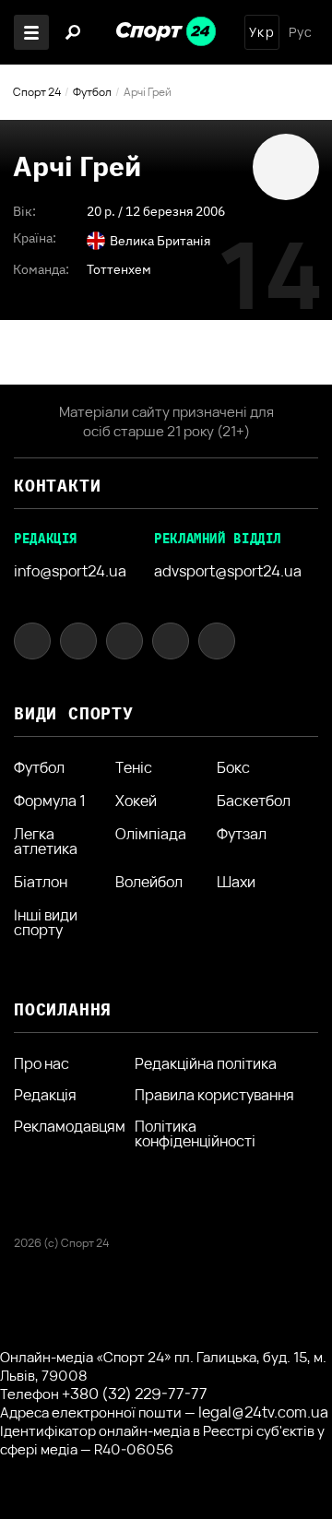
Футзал (242, 835)
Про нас (41, 1063)
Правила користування (214, 1094)
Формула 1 (50, 800)
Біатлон (40, 881)
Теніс (133, 767)
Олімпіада (150, 835)
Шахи (236, 881)
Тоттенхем (119, 269)
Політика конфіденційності (195, 1133)
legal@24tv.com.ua (263, 1412)
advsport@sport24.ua (228, 571)
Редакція (45, 1094)
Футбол (92, 92)
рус (301, 32)
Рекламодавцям (69, 1126)
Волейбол (149, 881)
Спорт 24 (37, 92)
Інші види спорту (45, 922)
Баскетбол (253, 800)
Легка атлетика (45, 841)
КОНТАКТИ (57, 485)
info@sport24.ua (70, 571)
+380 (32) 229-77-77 (135, 1393)
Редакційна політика (206, 1063)
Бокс (233, 767)
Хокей (136, 800)
